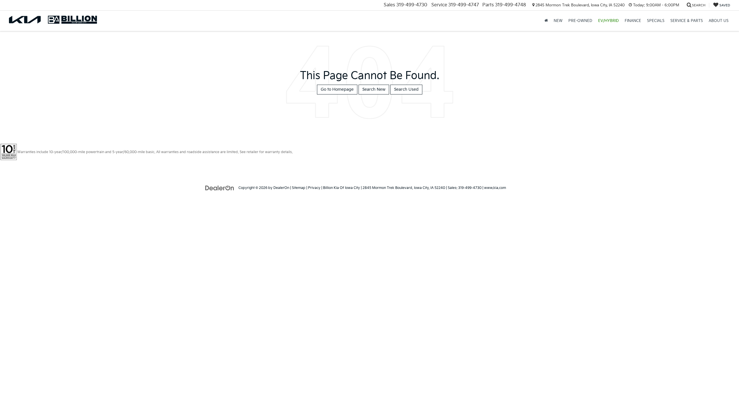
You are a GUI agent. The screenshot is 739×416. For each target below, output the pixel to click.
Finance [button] (633, 20)
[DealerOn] (219, 187)
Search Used (406, 89)
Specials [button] (656, 20)
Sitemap (298, 188)
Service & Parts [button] (686, 20)
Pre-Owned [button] (580, 20)
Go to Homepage (337, 89)
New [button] (558, 20)
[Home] (546, 21)
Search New (373, 89)
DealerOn (281, 188)
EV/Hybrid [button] (608, 20)
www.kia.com (495, 188)
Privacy (314, 188)
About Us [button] (719, 20)
